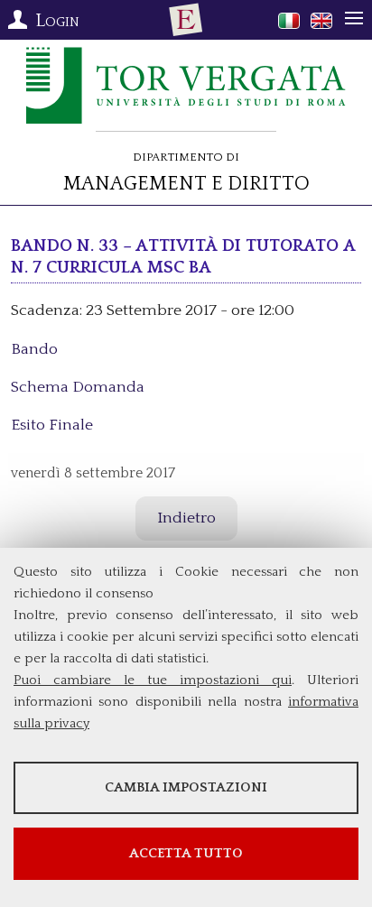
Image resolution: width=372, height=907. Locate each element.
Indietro (186, 518)
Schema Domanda (77, 387)
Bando (34, 349)
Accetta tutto (186, 853)
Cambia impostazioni (186, 787)
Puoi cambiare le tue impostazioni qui (153, 680)
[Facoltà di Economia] (186, 20)
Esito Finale (52, 425)
